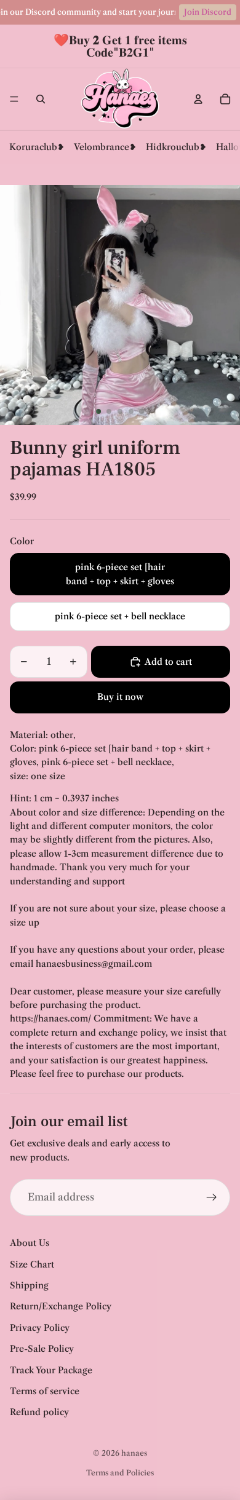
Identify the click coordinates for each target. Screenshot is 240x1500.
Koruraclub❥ (37, 147)
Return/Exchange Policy (60, 1306)
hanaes (134, 1453)
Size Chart (32, 1264)
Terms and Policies (120, 1472)
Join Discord (207, 12)
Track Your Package (51, 1370)
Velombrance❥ (105, 147)
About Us (29, 1242)
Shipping (29, 1285)
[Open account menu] (198, 99)
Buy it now (120, 696)
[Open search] (40, 99)
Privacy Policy (40, 1327)
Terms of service (44, 1391)
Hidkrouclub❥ (176, 147)
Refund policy (39, 1412)
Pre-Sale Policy (42, 1348)
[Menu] (14, 99)
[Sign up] (212, 1197)
